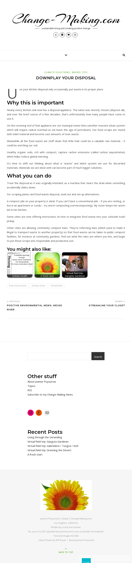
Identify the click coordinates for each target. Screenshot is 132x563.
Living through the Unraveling (45, 437)
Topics (31, 386)
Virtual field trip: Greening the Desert (49, 450)
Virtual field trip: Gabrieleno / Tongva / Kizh (53, 446)
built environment (17, 285)
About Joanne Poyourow (42, 381)
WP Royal (61, 540)
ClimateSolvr (57, 285)
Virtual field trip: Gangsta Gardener (48, 441)
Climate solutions (57, 72)
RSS (30, 390)
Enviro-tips (80, 72)
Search (98, 356)
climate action (38, 285)
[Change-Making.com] (66, 495)
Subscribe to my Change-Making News (50, 394)
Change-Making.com (66, 19)
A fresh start (35, 454)
